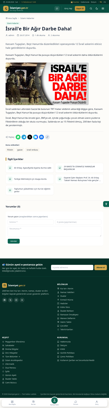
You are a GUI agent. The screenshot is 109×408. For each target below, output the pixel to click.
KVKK (62, 349)
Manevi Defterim (67, 318)
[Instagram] (16, 300)
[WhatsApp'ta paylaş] (18, 137)
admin (11, 35)
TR (101, 2)
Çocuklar (64, 325)
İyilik (7, 371)
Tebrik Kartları (66, 329)
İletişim (93, 2)
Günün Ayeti (10, 375)
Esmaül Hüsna (66, 299)
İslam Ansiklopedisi (14, 360)
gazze (19, 149)
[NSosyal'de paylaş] (35, 137)
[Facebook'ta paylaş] (41, 137)
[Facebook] (4, 300)
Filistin (10, 149)
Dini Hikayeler (11, 353)
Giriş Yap (68, 8)
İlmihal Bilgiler (11, 349)
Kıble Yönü (65, 307)
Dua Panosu (10, 367)
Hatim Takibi (65, 322)
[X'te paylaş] (29, 137)
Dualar (63, 296)
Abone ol (101, 267)
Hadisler (64, 303)
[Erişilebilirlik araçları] (106, 204)
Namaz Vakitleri (67, 292)
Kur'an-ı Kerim (66, 288)
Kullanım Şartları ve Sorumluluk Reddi (77, 360)
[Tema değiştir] (96, 8)
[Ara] (91, 8)
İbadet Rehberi (67, 311)
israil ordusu (32, 149)
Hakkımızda (85, 2)
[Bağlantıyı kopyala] (47, 137)
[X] (10, 300)
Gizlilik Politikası (67, 353)
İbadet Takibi (11, 379)
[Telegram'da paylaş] (24, 137)
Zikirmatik (9, 364)
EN (105, 2)
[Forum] (57, 8)
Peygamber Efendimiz (15, 341)
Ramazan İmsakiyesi (69, 314)
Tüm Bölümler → (12, 356)
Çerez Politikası (67, 356)
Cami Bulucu (11, 382)
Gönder (13, 241)
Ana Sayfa (12, 18)
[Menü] (103, 8)
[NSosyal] (22, 300)
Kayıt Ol (80, 8)
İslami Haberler (27, 18)
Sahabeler (9, 345)
